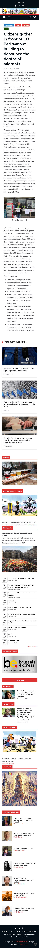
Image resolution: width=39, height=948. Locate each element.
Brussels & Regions (29, 934)
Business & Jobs (15, 937)
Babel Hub (25, 937)
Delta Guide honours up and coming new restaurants (24, 834)
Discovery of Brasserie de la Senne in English (22, 594)
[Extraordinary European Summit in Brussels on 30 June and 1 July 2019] (19, 382)
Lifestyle (11, 931)
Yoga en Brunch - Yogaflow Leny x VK (22, 621)
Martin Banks (18, 837)
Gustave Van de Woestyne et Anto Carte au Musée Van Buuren (21, 586)
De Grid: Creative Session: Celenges (21, 614)
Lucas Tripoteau (19, 850)
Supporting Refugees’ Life (23, 848)
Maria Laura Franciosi (21, 824)
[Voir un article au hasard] (34, 17)
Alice (10, 634)
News (6, 28)
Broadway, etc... (14, 641)
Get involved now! (8, 763)
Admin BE (16, 68)
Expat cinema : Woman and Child (20, 607)
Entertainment (32, 931)
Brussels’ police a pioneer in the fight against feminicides (19, 369)
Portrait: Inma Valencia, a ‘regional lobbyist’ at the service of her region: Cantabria (26, 693)
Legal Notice (23, 944)
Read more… (32, 525)
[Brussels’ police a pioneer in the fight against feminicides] (19, 348)
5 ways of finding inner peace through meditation (24, 864)
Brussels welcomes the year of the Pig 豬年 (24, 894)
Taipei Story (12, 601)
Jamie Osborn (18, 912)
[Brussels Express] (4, 17)
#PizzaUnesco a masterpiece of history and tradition (23, 880)
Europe (18, 25)
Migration (26, 25)
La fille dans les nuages (17, 627)
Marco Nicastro (19, 884)
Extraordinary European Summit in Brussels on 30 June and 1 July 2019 (19, 404)
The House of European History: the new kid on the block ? (23, 820)
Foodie (18, 931)
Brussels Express (22, 942)
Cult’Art (24, 931)
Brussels (4, 931)
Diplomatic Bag (9, 25)
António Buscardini (20, 897)
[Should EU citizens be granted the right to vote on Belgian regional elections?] (19, 418)
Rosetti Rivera (18, 867)
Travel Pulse (7, 934)
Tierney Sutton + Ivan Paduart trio (21, 578)
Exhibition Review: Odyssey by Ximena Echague (24, 909)
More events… (32, 647)
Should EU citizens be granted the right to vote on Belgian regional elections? (18, 440)
